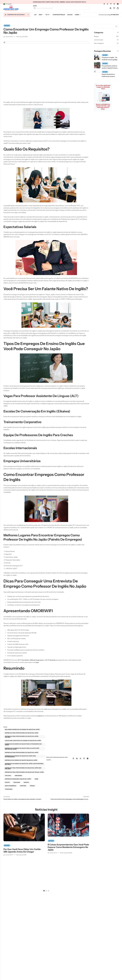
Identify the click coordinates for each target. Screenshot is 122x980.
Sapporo (23, 786)
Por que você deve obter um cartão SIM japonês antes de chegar (22, 850)
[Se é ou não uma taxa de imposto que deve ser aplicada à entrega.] (104, 4)
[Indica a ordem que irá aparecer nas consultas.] (107, 4)
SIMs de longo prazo (37, 660)
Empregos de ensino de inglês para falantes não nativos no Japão (22, 748)
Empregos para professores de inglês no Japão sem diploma (23, 768)
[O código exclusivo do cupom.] (87, 758)
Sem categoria (99, 43)
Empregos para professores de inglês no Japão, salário (21, 736)
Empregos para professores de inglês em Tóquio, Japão (24, 772)
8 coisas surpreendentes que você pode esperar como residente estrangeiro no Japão (68, 847)
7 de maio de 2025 (21, 855)
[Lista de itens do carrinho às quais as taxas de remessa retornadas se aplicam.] (118, 8)
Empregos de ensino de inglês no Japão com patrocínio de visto (24, 764)
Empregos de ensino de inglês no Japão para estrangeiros (20, 756)
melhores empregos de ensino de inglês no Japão (22, 729)
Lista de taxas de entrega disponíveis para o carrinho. (35, 8)
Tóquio (32, 786)
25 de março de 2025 (66, 853)
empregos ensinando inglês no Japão (18, 779)
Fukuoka (8, 775)
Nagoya (26, 782)
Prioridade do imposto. (116, 26)
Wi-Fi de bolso (50, 660)
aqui (37, 662)
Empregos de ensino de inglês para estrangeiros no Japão (23, 744)
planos (40, 716)
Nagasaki (16, 782)
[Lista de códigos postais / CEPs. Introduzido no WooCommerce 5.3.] (76, 758)
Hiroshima (18, 775)
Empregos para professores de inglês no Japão (21, 733)
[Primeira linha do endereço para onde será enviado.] (110, 8)
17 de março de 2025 (22, 36)
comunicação (98, 40)
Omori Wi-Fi (9, 36)
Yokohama (8, 789)
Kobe (36, 779)
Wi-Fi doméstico (23, 660)
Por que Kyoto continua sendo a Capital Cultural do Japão (110, 68)
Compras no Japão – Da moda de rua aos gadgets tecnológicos (110, 60)
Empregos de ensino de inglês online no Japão (21, 760)
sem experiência (10, 786)
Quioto (7, 782)
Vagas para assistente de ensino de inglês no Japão (23, 740)
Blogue (6, 25)
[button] (46, 890)
